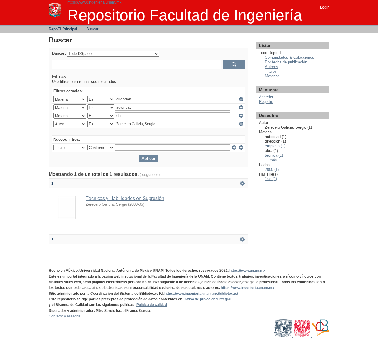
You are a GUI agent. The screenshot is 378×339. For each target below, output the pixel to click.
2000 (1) (272, 169)
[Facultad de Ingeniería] (302, 336)
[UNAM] (283, 336)
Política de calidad (151, 305)
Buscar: (59, 53)
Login (324, 7)
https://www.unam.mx (247, 270)
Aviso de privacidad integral (207, 299)
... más (271, 160)
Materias (272, 76)
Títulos (271, 71)
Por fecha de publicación (286, 62)
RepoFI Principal (63, 29)
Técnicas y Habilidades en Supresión (125, 198)
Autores (271, 67)
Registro (266, 101)
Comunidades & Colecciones (289, 57)
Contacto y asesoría (65, 316)
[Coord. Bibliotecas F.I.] (320, 336)
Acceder (266, 97)
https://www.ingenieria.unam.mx (94, 2)
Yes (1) (271, 178)
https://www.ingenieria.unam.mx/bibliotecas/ (201, 293)
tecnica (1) (274, 155)
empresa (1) (275, 146)
